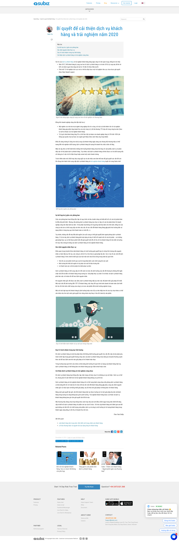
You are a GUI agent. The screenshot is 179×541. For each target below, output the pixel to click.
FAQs (82, 505)
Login (136, 3)
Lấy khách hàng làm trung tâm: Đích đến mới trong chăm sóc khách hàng (81, 423)
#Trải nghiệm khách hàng (76, 441)
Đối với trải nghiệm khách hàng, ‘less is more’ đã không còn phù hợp (66, 469)
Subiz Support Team (87, 502)
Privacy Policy (61, 531)
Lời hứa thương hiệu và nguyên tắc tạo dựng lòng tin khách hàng (78, 425)
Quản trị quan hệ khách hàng (47, 19)
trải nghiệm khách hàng (98, 161)
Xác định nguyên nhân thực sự (66, 50)
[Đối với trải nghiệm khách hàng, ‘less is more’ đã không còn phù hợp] (66, 464)
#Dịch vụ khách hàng (61, 441)
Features (89, 3)
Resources (114, 3)
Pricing (98, 3)
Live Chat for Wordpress (64, 513)
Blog (105, 3)
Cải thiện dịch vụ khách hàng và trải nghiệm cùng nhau (73, 55)
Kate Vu (50, 34)
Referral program (39, 529)
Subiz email (60, 505)
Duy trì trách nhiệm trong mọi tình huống (69, 52)
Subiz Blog (36, 19)
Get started (126, 3)
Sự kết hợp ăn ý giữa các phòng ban (67, 47)
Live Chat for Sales (62, 510)
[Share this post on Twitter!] (115, 431)
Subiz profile (84, 518)
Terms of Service (62, 529)
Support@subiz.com (111, 520)
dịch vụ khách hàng (67, 62)
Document (84, 507)
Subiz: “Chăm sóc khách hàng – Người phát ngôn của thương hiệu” (111, 469)
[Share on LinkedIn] (121, 431)
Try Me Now (89, 487)
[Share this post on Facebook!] (112, 431)
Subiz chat (60, 502)
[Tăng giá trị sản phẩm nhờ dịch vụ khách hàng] (89, 464)
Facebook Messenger (63, 507)
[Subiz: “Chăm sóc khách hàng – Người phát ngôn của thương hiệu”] (111, 464)
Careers (83, 521)
